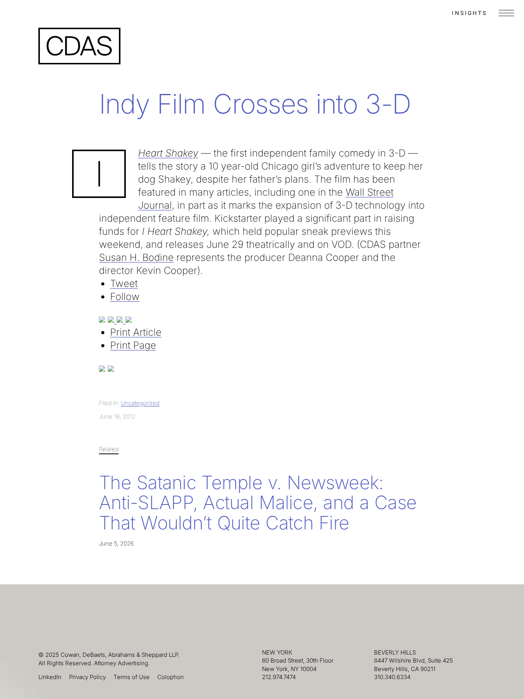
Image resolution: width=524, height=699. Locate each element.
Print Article (135, 332)
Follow (125, 296)
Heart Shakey (168, 153)
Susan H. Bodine (136, 257)
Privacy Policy (87, 677)
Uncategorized (140, 403)
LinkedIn (49, 677)
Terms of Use (132, 677)
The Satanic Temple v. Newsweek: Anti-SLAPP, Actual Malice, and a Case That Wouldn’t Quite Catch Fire (258, 502)
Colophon (170, 677)
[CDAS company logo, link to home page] (79, 46)
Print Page (133, 345)
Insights (469, 13)
